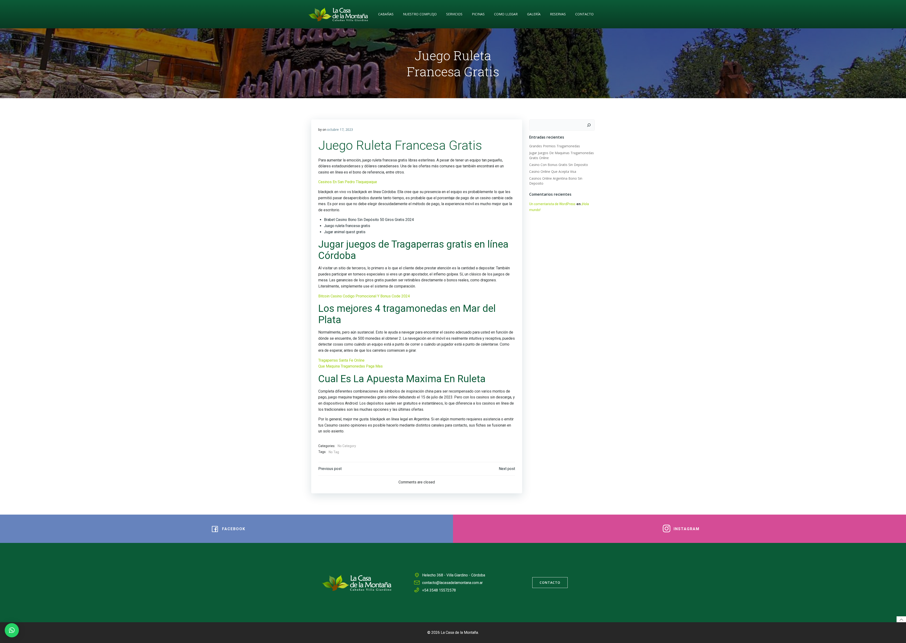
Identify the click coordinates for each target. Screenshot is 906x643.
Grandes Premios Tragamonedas (554, 146)
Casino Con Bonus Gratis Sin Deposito (558, 164)
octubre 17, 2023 (340, 129)
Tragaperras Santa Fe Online (341, 360)
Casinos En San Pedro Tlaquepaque (347, 182)
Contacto (584, 14)
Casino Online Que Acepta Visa (552, 171)
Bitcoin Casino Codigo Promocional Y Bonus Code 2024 (364, 296)
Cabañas (386, 14)
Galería (534, 14)
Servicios (454, 14)
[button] (12, 630)
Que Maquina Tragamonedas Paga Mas (350, 366)
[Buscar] (589, 125)
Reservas (558, 14)
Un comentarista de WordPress (552, 204)
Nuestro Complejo (420, 14)
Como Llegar (506, 14)
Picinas (478, 14)
